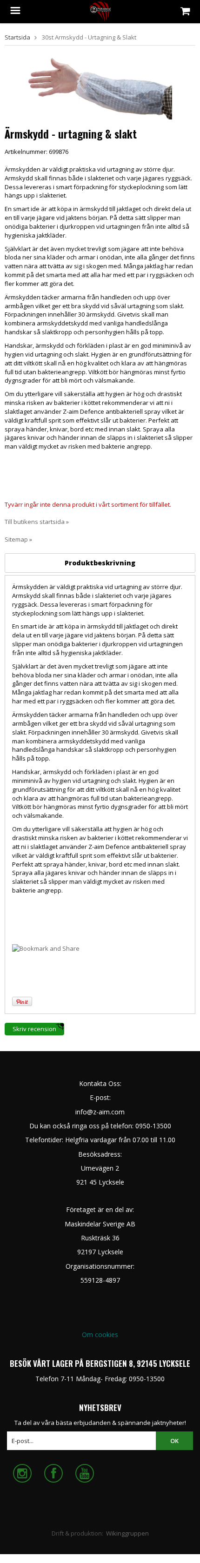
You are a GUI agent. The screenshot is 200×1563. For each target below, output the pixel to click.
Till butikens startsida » (37, 521)
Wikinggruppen (127, 1533)
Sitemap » (18, 539)
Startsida (17, 37)
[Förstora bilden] (100, 88)
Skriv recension (34, 1029)
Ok (174, 1441)
